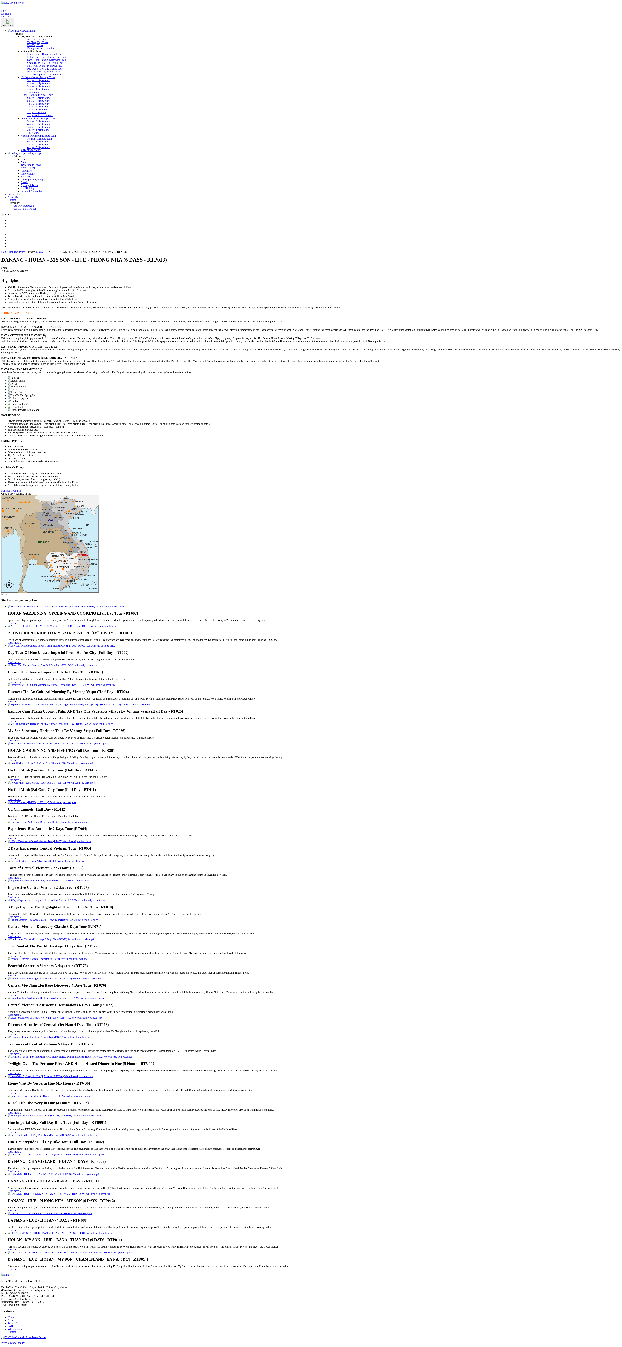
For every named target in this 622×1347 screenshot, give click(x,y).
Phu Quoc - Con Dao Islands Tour (44, 68)
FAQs (11, 1326)
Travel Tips (13, 1323)
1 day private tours (36, 112)
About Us (13, 197)
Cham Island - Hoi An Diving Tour (45, 62)
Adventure (26, 170)
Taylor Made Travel (31, 164)
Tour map (16, 490)
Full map (5, 490)
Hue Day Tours (35, 45)
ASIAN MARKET (31, 150)
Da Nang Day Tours (37, 42)
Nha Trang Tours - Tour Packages (44, 65)
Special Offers (15, 194)
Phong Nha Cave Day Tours (41, 48)
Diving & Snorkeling (31, 191)
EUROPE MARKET (25, 208)
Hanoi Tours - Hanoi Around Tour (44, 54)
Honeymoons (28, 173)
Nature (24, 162)
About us (12, 1320)
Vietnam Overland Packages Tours (38, 135)
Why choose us (15, 1329)
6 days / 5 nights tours (38, 97)
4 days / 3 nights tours (38, 83)
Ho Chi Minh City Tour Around (43, 71)
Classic (24, 182)
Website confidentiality (13, 1342)
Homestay (26, 176)
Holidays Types (17, 252)
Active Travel (28, 167)
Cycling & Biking (30, 185)
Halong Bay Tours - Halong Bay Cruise (47, 57)
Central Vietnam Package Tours (37, 94)
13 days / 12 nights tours (39, 138)
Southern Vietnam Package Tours (38, 118)
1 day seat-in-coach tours (40, 115)
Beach (24, 159)
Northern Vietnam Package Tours (38, 77)
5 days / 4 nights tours (38, 80)
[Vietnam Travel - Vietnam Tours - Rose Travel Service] (12, 2)
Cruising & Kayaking (32, 179)
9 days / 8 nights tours (38, 141)
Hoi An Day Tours (36, 39)
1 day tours (33, 92)
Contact (12, 199)
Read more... (14, 623)
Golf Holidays (28, 188)
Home (4, 252)
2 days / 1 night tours (38, 89)
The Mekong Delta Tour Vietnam (44, 74)
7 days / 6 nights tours (38, 144)
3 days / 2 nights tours (38, 86)
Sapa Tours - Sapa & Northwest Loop (46, 59)
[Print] (5, 1274)
